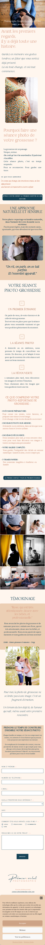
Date (3, 810)
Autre (5, 826)
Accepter (22, 923)
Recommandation (32, 824)
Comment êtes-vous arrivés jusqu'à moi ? (19, 821)
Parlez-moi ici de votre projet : (15, 833)
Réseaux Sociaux (18, 824)
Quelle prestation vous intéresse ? (17, 800)
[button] (41, 898)
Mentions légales (17, 942)
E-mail (4, 789)
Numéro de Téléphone (11, 778)
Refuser (23, 930)
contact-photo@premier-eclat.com (23, 892)
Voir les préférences (22, 937)
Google (6, 824)
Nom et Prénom (8, 766)
